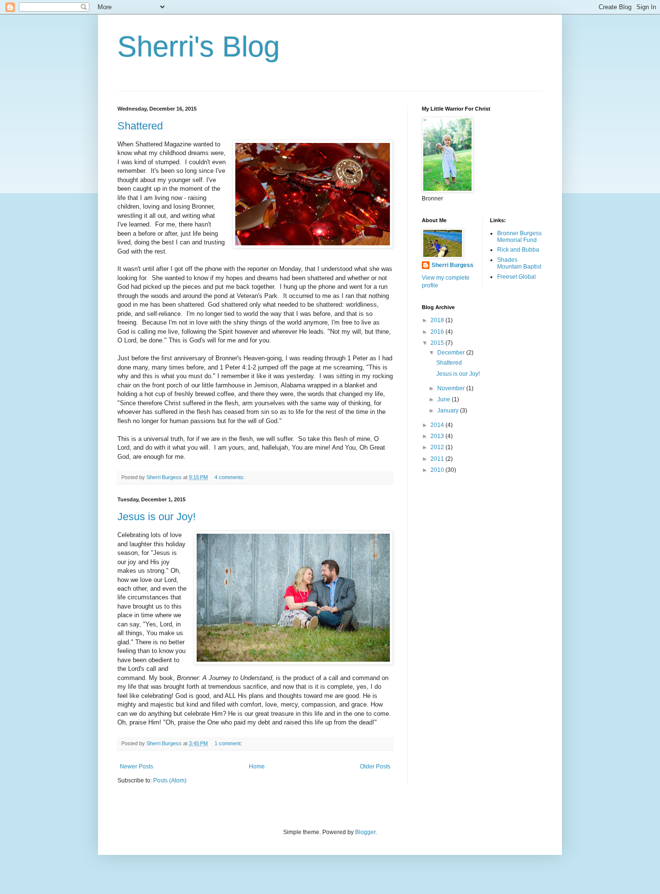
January (448, 410)
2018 (437, 320)
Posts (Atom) (170, 780)
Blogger (365, 832)
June (444, 399)
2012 (437, 447)
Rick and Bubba (518, 249)
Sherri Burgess (452, 265)
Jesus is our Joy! (156, 517)
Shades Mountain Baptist (519, 263)
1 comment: (229, 743)
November (451, 388)
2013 (437, 436)
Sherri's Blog (198, 46)
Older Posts (375, 766)
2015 (437, 343)
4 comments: (230, 477)
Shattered (140, 126)
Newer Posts (136, 766)
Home (257, 766)
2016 (437, 331)
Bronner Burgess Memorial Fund (519, 236)
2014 (437, 425)
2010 (437, 470)
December (451, 352)
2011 (437, 458)
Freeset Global (516, 276)
